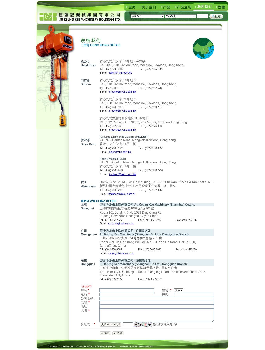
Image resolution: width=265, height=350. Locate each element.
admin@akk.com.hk (120, 72)
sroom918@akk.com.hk (122, 91)
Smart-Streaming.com (142, 346)
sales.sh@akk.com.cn (120, 223)
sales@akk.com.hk (120, 151)
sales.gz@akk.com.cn (120, 253)
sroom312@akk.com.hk (122, 129)
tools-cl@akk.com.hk (122, 174)
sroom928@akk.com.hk (122, 110)
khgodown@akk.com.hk (121, 193)
